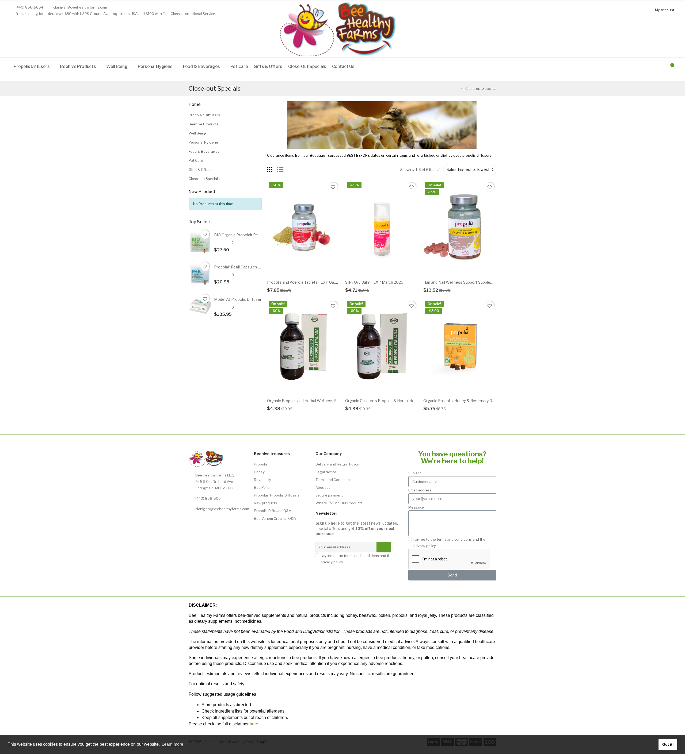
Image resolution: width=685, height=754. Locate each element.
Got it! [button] (668, 744)
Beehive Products (203, 124)
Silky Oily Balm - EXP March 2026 (374, 282)
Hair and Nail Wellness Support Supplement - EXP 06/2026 (475, 282)
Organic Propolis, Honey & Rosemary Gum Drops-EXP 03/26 (476, 400)
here (254, 724)
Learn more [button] (172, 744)
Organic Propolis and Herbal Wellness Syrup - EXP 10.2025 (318, 400)
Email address (420, 490)
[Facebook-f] (216, 520)
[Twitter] (192, 520)
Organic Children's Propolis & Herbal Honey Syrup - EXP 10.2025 (401, 400)
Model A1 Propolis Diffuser (237, 299)
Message (416, 507)
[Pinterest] (241, 520)
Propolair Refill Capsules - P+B (241, 267)
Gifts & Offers (200, 169)
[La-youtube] (229, 520)
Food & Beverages (204, 151)
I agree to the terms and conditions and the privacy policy (357, 558)
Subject (414, 473)
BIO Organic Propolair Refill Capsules (246, 235)
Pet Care (196, 160)
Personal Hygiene (203, 142)
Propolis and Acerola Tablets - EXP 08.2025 (305, 282)
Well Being (198, 133)
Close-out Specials (204, 178)
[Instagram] (204, 520)
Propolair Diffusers (204, 115)
